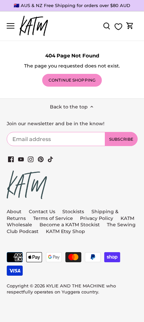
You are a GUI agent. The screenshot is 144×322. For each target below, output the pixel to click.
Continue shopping (72, 80)
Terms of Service (53, 218)
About (14, 212)
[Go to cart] (130, 26)
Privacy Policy (96, 218)
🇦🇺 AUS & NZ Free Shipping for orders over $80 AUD (72, 5)
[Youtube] (21, 159)
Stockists (73, 212)
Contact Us (42, 212)
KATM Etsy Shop (65, 231)
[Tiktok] (50, 159)
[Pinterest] (41, 159)
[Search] (106, 26)
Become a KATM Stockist (70, 225)
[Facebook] (11, 159)
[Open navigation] (10, 26)
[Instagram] (30, 159)
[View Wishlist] (118, 26)
